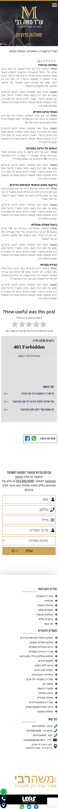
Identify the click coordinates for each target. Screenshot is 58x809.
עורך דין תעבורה (48, 51)
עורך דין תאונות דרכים (41, 702)
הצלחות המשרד (44, 615)
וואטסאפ (50, 481)
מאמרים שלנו (45, 610)
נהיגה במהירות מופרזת (41, 647)
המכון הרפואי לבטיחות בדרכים (36, 638)
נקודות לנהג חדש (43, 670)
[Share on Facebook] (27, 439)
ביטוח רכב (47, 684)
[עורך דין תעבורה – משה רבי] (29, 17)
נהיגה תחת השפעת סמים (39, 707)
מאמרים (32, 51)
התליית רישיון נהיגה (42, 675)
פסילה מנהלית (45, 698)
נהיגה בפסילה (45, 693)
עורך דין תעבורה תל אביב (39, 679)
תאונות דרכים (45, 661)
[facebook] (36, 806)
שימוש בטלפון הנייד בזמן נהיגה (36, 656)
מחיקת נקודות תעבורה (41, 642)
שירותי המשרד (45, 605)
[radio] (43, 324)
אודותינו (48, 601)
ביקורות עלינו (46, 619)
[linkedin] (29, 806)
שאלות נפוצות (45, 712)
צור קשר (48, 624)
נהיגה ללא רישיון (44, 665)
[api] (22, 806)
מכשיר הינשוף (45, 688)
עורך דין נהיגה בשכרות (41, 652)
